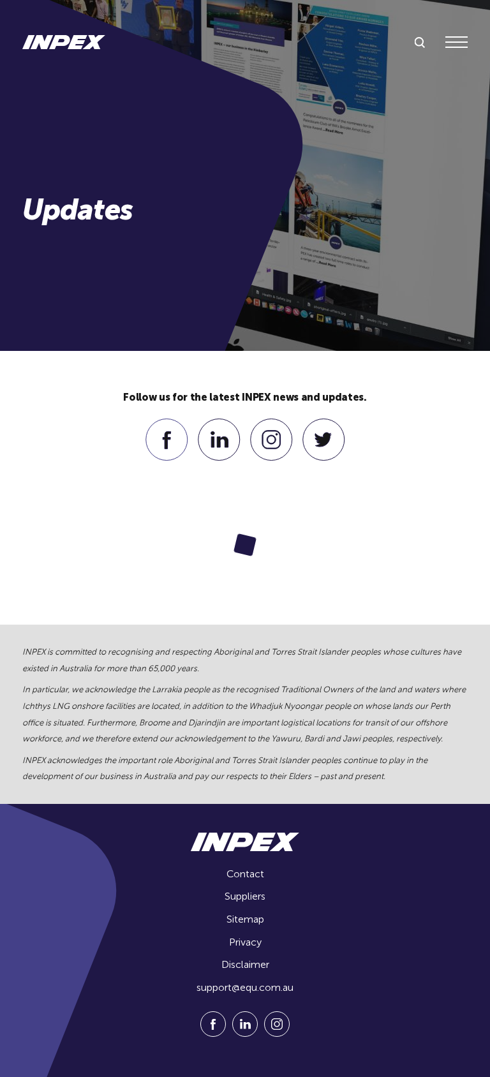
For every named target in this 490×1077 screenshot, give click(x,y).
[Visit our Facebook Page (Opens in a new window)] (166, 457)
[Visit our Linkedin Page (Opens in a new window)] (219, 457)
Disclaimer (245, 964)
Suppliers (245, 896)
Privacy (245, 942)
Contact (245, 874)
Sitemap (245, 919)
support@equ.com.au (245, 987)
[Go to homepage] (63, 42)
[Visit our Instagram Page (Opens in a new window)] (271, 457)
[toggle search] (420, 43)
